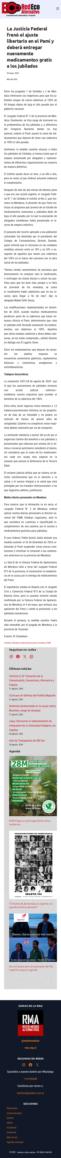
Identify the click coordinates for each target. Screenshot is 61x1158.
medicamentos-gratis (28, 643)
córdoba (7, 643)
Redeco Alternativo (26, 1152)
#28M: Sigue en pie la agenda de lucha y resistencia (30, 822)
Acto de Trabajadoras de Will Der (27, 740)
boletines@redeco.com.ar (30, 1093)
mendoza (42, 643)
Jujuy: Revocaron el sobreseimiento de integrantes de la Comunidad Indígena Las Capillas (32, 725)
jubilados (15, 643)
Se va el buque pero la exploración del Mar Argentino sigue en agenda (31, 968)
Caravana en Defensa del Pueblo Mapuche (32, 695)
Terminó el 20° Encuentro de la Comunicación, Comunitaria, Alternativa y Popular (31, 680)
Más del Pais (12, 79)
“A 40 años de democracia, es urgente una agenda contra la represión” (30, 905)
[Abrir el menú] (58, 8)
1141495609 (30, 1079)
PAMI (49, 643)
